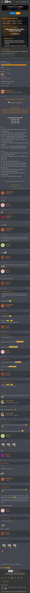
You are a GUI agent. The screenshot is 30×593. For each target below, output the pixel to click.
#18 (28, 484)
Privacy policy (19, 587)
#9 (28, 288)
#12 (28, 356)
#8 (28, 276)
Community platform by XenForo (13, 591)
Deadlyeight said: (6, 291)
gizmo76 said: (5, 541)
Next (15, 571)
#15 (28, 419)
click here (19, 186)
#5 (28, 234)
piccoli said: (4, 313)
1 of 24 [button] (10, 571)
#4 (28, 222)
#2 (28, 197)
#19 (28, 515)
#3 (28, 210)
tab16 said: (4, 335)
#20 (28, 538)
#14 (28, 406)
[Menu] (2, 1)
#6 (28, 250)
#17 (28, 460)
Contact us (3, 587)
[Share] (26, 96)
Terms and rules (11, 587)
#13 (28, 379)
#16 (28, 440)
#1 (28, 96)
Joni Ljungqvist (15, 107)
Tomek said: (4, 518)
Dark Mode (5, 585)
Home (2, 588)
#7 (28, 262)
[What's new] (28, 1)
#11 (28, 331)
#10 (28, 310)
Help (25, 587)
